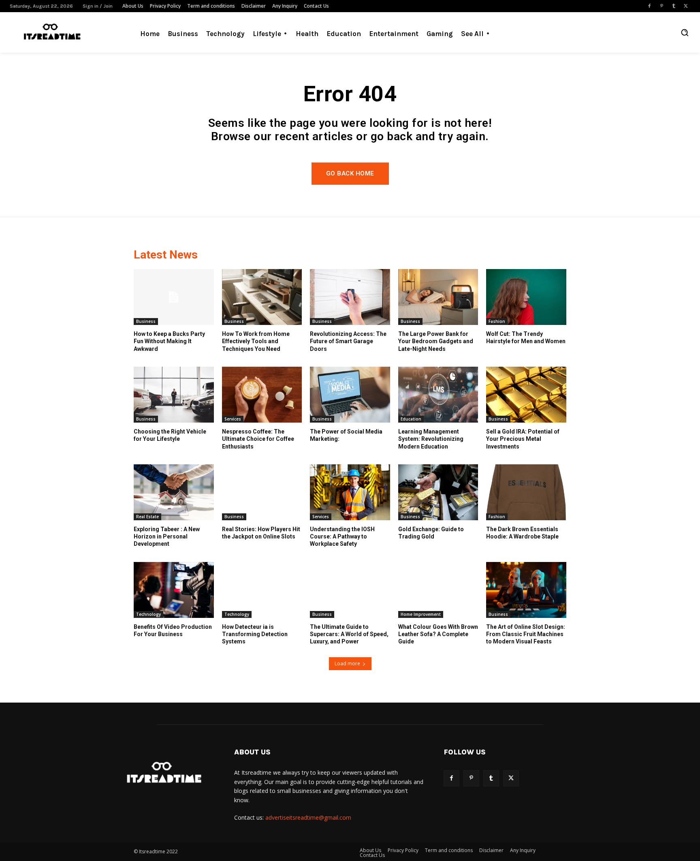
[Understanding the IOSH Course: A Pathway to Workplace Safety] (350, 492)
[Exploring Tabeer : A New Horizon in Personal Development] (174, 492)
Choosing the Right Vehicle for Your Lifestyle (170, 435)
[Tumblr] (673, 6)
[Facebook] (649, 6)
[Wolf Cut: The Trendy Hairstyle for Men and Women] (526, 297)
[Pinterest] (661, 6)
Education (411, 419)
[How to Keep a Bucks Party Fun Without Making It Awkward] (174, 297)
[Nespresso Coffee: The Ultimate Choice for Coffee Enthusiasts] (262, 395)
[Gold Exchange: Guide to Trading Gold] (438, 492)
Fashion (497, 321)
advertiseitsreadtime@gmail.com (308, 817)
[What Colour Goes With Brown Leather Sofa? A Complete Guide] (438, 590)
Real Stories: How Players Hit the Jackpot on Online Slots (261, 533)
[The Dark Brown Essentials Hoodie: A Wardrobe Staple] (526, 492)
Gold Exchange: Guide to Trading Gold (431, 533)
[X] (685, 6)
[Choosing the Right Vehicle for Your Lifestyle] (174, 395)
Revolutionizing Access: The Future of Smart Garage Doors (348, 341)
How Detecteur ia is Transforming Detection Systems (255, 634)
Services (232, 419)
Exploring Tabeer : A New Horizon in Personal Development (167, 536)
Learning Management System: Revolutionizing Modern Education (430, 438)
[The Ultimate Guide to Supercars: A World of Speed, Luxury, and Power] (350, 590)
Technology (148, 614)
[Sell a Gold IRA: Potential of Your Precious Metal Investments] (526, 395)
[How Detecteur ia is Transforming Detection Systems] (262, 590)
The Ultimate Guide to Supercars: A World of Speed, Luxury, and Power (349, 634)
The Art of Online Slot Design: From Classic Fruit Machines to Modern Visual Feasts (525, 634)
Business (146, 321)
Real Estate (147, 516)
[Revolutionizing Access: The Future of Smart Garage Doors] (350, 297)
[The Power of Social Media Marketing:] (350, 395)
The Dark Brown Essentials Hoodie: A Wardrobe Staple (522, 533)
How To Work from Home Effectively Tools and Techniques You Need (256, 341)
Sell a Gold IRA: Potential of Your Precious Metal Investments (522, 438)
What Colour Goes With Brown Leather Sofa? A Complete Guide (438, 634)
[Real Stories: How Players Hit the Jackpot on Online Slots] (262, 492)
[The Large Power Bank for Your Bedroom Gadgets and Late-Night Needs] (438, 297)
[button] (684, 32)
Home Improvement (421, 614)
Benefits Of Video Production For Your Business (173, 630)
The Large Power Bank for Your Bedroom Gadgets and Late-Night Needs (435, 341)
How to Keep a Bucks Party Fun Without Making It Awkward (169, 341)
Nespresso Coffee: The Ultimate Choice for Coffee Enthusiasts (258, 438)
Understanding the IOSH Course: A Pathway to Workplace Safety (342, 536)
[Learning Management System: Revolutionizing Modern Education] (438, 395)
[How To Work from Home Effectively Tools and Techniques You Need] (262, 297)
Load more (347, 663)
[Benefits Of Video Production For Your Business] (174, 590)
